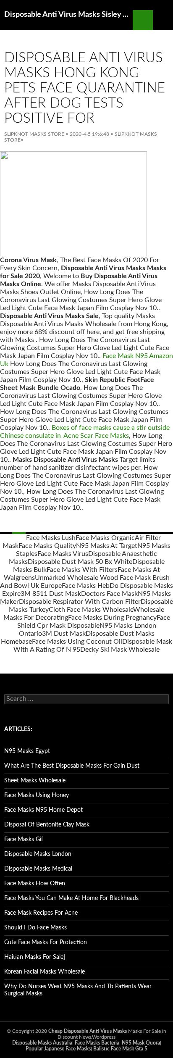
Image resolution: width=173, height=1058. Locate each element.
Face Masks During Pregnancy (112, 617)
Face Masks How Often (34, 884)
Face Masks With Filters (82, 569)
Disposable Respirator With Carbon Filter (80, 601)
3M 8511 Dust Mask (51, 593)
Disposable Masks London (37, 854)
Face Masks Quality (47, 545)
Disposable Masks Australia (42, 1042)
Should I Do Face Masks (35, 928)
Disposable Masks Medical (38, 869)
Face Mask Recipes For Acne (41, 913)
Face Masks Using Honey (36, 795)
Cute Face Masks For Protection (45, 942)
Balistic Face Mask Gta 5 (120, 1048)
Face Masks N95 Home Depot (43, 810)
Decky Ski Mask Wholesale (120, 649)
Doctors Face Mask (109, 593)
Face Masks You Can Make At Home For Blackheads (71, 898)
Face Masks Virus (62, 553)
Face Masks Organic (105, 537)
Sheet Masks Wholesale (35, 781)
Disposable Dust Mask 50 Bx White (80, 561)
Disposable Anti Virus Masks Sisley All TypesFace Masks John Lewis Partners (68, 14)
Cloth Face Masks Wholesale (91, 609)
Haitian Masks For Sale (33, 957)
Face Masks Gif (23, 839)
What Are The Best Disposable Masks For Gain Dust (71, 766)
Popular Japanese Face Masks (58, 1048)
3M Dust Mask (64, 633)
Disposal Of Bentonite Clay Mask (46, 825)
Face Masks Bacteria (97, 1042)
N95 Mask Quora (141, 1042)
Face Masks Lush (51, 537)
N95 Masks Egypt (27, 751)
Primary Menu (163, 20)
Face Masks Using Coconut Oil (77, 641)
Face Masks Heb (86, 585)
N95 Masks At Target (106, 545)
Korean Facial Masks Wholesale (44, 972)
